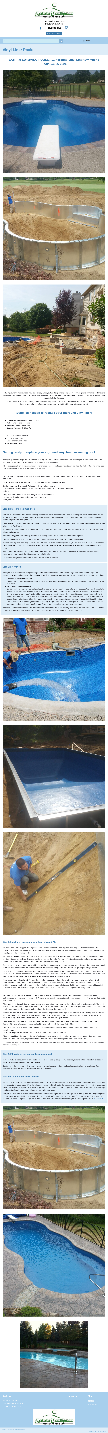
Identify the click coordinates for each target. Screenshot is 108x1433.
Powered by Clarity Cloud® (97, 1431)
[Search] (61, 41)
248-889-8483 (99, 1099)
